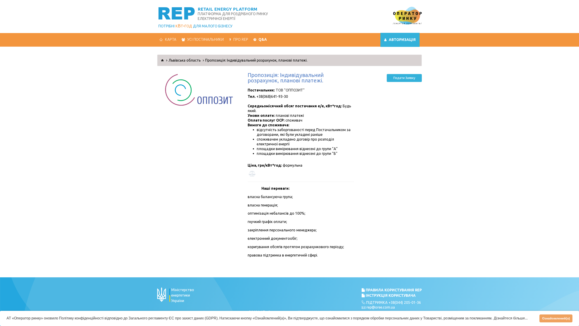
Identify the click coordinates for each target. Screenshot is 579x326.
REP (176, 12)
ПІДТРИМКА (376, 302)
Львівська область (184, 60)
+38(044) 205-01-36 (405, 302)
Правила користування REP (393, 290)
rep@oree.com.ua (380, 307)
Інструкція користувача (390, 295)
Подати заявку (404, 78)
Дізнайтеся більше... (511, 318)
